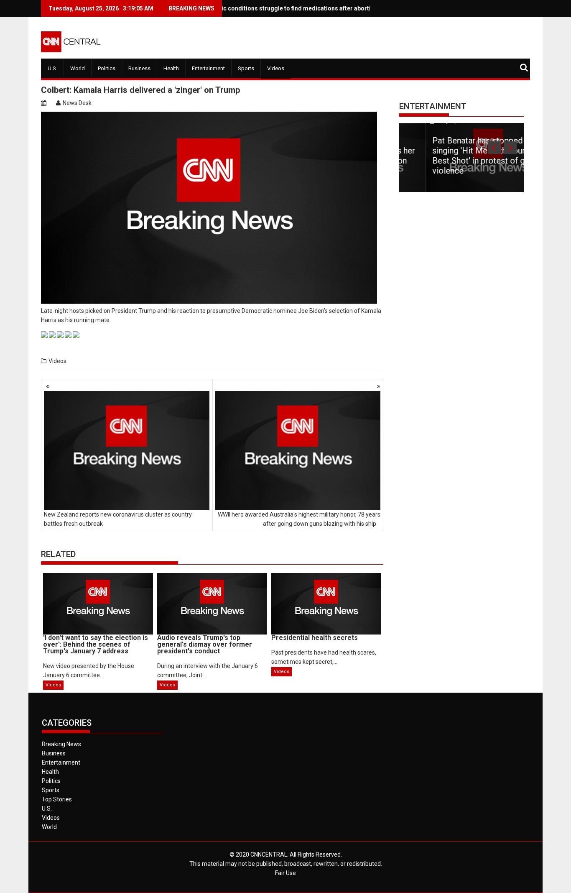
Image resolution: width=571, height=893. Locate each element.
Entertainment (208, 68)
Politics (106, 68)
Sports (246, 68)
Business (139, 68)
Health (171, 68)
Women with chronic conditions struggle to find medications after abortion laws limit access (276, 8)
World (77, 68)
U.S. (52, 68)
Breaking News (61, 744)
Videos (275, 68)
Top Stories (57, 799)
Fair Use (285, 873)
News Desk (77, 103)
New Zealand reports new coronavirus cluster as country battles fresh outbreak (118, 519)
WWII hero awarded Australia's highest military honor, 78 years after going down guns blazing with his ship (299, 519)
